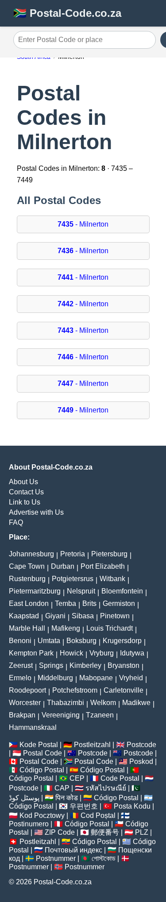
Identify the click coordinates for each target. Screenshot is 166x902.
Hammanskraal (33, 727)
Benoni (20, 640)
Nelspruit (81, 591)
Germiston (119, 603)
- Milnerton (83, 224)
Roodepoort (27, 690)
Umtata (49, 640)
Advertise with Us (36, 512)
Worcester (25, 702)
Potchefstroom (74, 690)
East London (29, 603)
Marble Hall (27, 628)
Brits (89, 603)
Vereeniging (61, 715)
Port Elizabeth (103, 566)
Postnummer (56, 858)
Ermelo (20, 678)
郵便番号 (105, 832)
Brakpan (22, 715)
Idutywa (132, 653)
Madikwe (136, 702)
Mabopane (96, 678)
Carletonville (123, 690)
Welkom (103, 702)
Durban (62, 566)
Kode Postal (38, 744)
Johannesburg (31, 554)
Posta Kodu (132, 806)
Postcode (141, 744)
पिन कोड (66, 798)
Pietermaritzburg (35, 591)
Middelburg (55, 678)
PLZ (141, 832)
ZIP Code (60, 832)
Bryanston (123, 665)
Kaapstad (24, 616)
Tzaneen (100, 715)
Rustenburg (27, 578)
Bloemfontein (122, 591)
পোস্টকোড (104, 858)
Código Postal (41, 770)
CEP (77, 778)
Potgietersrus (72, 578)
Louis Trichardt (109, 628)
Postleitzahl (92, 744)
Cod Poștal (98, 815)
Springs (51, 665)
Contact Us (26, 492)
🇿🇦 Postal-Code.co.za (67, 13)
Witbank (112, 578)
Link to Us (24, 502)
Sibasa (83, 616)
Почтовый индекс (73, 850)
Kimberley (85, 665)
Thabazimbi (65, 702)
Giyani (55, 616)
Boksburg (81, 640)
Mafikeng (65, 628)
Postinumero (29, 824)
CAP (61, 788)
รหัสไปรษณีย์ (105, 788)
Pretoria (72, 554)
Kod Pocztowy (42, 815)
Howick (71, 653)
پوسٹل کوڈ (24, 798)
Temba (65, 603)
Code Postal (119, 778)
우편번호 (83, 806)
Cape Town (27, 566)
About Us (23, 482)
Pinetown (115, 616)
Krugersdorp (122, 640)
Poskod (141, 761)
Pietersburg (109, 554)
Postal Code (42, 753)
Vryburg (101, 653)
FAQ (16, 522)
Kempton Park (31, 653)
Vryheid (131, 678)
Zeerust (21, 665)
